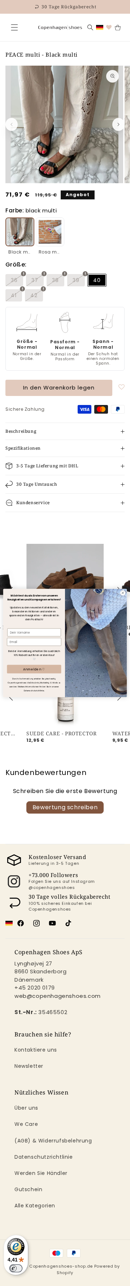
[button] (14, 27)
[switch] (15, 1268)
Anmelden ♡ (34, 669)
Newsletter (28, 1066)
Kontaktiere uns (35, 1049)
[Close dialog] (122, 592)
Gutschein (28, 1189)
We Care (26, 1124)
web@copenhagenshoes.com (57, 996)
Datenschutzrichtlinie (43, 1157)
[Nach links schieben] (11, 124)
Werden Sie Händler (41, 1173)
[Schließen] (14, 27)
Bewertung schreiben (65, 807)
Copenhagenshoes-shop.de (61, 1266)
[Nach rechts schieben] (118, 124)
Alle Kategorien (34, 1205)
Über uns (26, 1107)
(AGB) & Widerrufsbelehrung (53, 1140)
